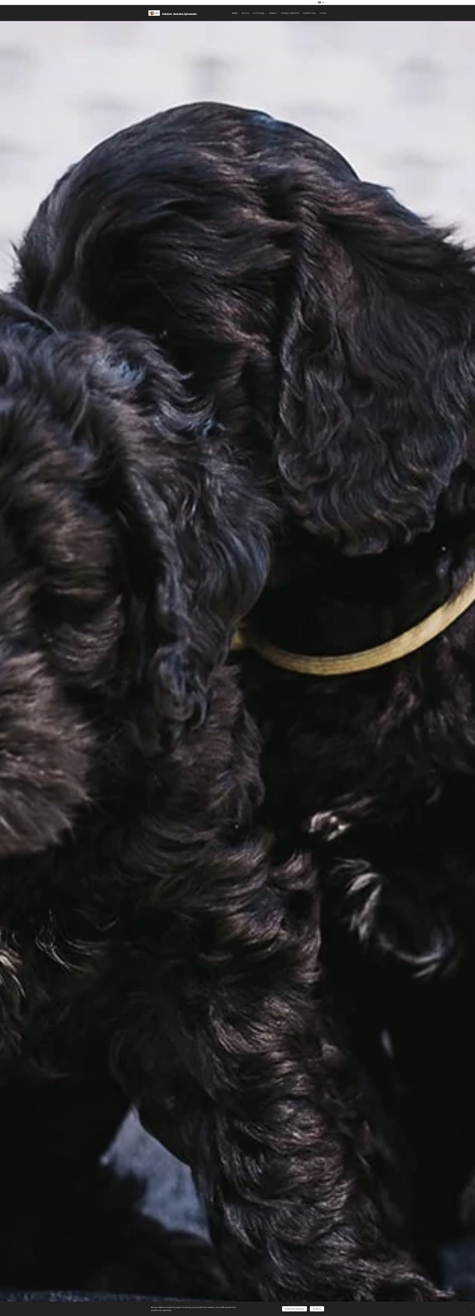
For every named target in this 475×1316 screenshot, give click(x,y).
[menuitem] (235, 13)
